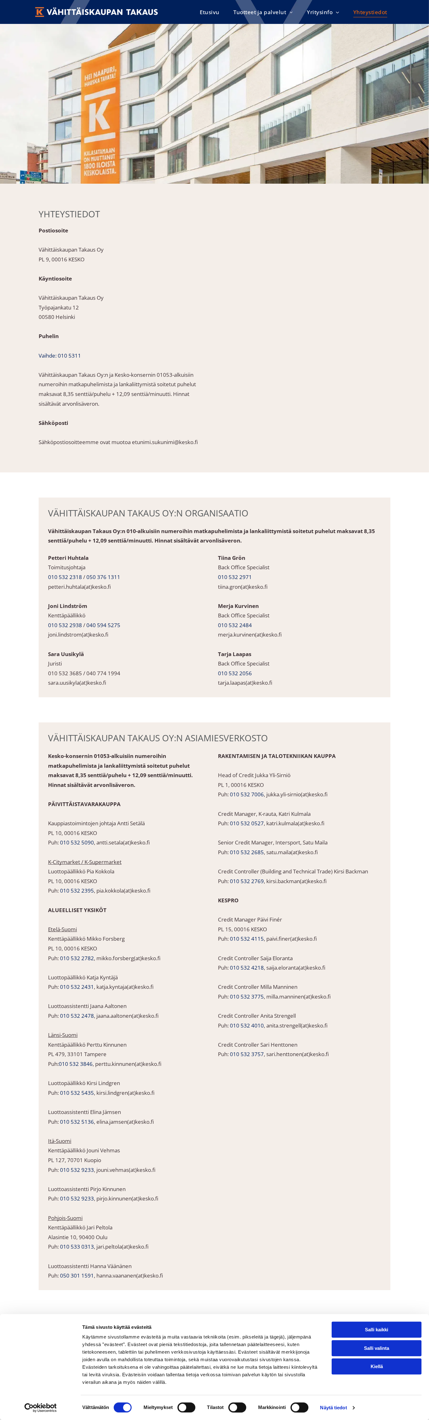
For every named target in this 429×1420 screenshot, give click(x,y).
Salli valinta (376, 1348)
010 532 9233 (77, 1169)
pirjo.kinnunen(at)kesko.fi (127, 1198)
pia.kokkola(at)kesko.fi (123, 890)
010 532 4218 (247, 967)
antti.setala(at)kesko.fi (123, 842)
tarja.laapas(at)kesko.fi (245, 682)
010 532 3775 (247, 996)
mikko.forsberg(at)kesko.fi (128, 958)
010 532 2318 (65, 577)
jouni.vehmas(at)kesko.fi (125, 1169)
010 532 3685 (65, 673)
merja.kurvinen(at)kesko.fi (250, 634)
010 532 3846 (76, 1063)
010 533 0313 (77, 1246)
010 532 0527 (247, 823)
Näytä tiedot (333, 1407)
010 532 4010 (247, 1025)
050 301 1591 (77, 1275)
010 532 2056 (235, 673)
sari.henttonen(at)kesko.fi (297, 1054)
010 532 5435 (77, 1092)
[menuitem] (209, 12)
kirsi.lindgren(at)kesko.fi (125, 1092)
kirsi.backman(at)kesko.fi (296, 881)
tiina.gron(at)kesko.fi (243, 586)
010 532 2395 (77, 890)
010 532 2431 (77, 986)
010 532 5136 (77, 1121)
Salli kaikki (376, 1329)
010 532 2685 (247, 852)
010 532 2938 (65, 625)
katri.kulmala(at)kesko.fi (295, 823)
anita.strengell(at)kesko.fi (297, 1025)
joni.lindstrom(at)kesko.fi (78, 634)
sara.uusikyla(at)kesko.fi (77, 682)
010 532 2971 (235, 577)
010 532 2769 (247, 881)
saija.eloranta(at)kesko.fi (295, 967)
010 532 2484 (235, 625)
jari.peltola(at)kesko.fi (122, 1246)
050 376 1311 (103, 577)
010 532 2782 (77, 958)
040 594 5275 (103, 625)
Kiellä (377, 1366)
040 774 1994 (103, 673)
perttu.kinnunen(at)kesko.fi (128, 1063)
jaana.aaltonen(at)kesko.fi (127, 1015)
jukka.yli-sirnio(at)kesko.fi (297, 794)
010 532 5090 (77, 842)
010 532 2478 (77, 1015)
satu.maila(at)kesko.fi (292, 852)
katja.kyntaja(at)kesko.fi (125, 986)
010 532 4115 (247, 938)
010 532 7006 (247, 794)
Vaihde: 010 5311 (60, 355)
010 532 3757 (247, 1054)
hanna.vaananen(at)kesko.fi (129, 1275)
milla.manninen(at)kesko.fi (298, 996)
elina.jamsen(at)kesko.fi (125, 1121)
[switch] (186, 1407)
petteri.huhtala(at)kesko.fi (79, 586)
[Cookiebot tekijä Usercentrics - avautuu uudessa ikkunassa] (40, 1407)
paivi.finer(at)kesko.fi (291, 938)
